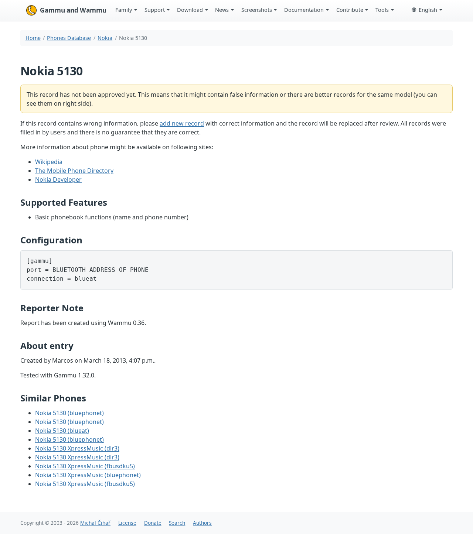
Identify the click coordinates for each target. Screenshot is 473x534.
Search (177, 522)
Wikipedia (48, 162)
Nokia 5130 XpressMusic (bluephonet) (88, 475)
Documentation (304, 9)
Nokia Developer (58, 179)
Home (33, 37)
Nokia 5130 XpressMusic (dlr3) (77, 448)
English (428, 9)
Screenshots (256, 9)
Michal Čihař (95, 522)
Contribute (349, 9)
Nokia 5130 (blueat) (62, 431)
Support (154, 9)
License (127, 522)
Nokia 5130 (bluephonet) (69, 413)
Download (190, 9)
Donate (152, 522)
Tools (382, 9)
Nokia (105, 37)
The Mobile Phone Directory (74, 171)
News (222, 9)
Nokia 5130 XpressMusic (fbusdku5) (85, 466)
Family (123, 9)
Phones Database (69, 37)
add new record (182, 123)
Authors (202, 522)
